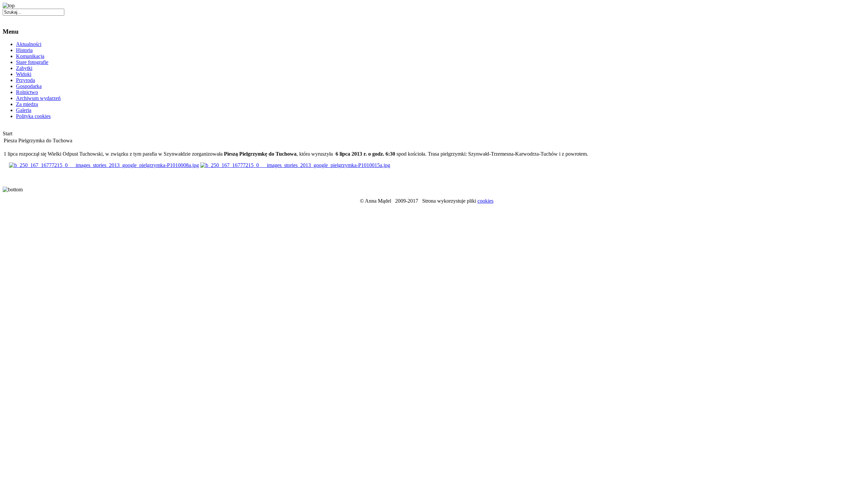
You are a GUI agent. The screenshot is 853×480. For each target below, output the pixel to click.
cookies (485, 201)
